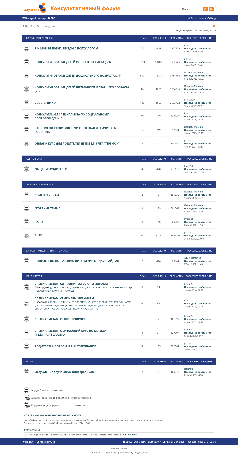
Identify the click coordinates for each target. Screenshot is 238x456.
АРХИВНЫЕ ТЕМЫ (35, 276)
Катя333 (188, 166)
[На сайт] (36, 7)
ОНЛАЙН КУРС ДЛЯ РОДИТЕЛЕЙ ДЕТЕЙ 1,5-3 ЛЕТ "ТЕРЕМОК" (77, 143)
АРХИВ (39, 235)
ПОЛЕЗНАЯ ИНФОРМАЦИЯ (39, 184)
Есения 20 (189, 99)
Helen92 (188, 368)
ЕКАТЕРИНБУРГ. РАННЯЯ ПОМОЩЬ (56, 290)
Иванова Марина (193, 72)
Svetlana (188, 218)
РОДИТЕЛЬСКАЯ (34, 158)
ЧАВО (39, 222)
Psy (186, 45)
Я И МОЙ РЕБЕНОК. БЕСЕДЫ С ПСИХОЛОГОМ (66, 48)
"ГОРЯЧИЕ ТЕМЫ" (47, 208)
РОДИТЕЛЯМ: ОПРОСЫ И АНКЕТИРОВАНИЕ (65, 346)
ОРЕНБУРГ (77, 287)
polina (187, 58)
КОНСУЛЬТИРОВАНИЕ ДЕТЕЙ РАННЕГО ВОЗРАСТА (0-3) (73, 62)
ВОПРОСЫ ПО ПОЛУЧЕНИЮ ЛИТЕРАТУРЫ (47, 250)
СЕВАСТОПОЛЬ (60, 287)
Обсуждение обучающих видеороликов (64, 372)
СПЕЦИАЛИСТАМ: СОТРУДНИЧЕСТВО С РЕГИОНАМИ (71, 284)
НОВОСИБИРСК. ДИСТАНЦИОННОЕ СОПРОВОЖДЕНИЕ (67, 305)
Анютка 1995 (130, 434)
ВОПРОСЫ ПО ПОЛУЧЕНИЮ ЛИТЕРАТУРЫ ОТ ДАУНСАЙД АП (77, 261)
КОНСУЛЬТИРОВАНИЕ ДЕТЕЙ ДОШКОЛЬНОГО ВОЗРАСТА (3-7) (78, 76)
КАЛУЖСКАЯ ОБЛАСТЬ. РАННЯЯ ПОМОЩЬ (109, 287)
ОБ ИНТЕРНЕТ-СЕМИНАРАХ (116, 302)
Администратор (192, 257)
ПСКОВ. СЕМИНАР (89, 308)
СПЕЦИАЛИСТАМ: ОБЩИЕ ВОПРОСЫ (60, 319)
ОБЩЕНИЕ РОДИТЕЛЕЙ (51, 169)
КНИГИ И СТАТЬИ (47, 195)
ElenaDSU (189, 283)
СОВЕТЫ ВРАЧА (45, 103)
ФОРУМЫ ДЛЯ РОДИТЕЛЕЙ (39, 38)
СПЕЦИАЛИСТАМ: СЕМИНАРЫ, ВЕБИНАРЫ (64, 298)
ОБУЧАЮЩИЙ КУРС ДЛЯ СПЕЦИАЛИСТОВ (75, 302)
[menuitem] (51, 18)
